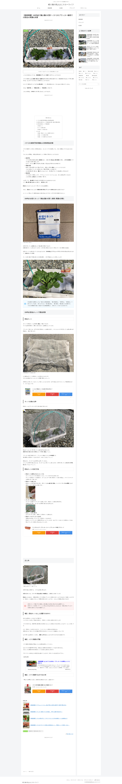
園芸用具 (31, 731)
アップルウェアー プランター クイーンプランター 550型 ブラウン (47, 527)
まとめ (38, 131)
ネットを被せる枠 (41, 127)
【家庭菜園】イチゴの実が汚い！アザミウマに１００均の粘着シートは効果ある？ (49, 718)
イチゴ (42, 731)
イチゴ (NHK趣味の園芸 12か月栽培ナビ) (41, 685)
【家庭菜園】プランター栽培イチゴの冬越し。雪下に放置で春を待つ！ (46, 711)
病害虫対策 (37, 731)
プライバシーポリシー (88, 780)
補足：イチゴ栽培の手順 (43, 134)
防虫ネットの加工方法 (42, 129)
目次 (47, 117)
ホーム (68, 780)
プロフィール (80, 780)
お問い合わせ (97, 780)
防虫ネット (40, 125)
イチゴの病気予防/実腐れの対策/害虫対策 (45, 120)
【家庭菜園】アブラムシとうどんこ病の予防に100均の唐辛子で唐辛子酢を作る (48, 705)
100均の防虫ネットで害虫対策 (43, 123)
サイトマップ (73, 780)
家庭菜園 (25, 731)
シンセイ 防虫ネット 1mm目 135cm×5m (41, 389)
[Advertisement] (48, 24)
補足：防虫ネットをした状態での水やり (46, 133)
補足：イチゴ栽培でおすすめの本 (45, 136)
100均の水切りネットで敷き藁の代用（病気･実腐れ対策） (49, 122)
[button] (98, 84)
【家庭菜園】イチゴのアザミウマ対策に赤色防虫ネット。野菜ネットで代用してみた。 (50, 725)
